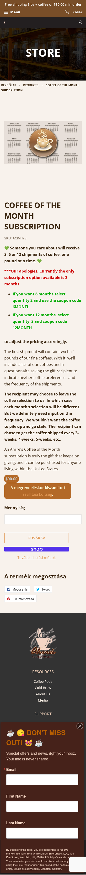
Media (43, 700)
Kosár (76, 12)
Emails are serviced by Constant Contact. (38, 868)
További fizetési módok (36, 557)
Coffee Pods (43, 681)
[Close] (80, 726)
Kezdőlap (8, 85)
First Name (16, 796)
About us (43, 694)
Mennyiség (14, 507)
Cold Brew (43, 687)
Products (30, 85)
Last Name (16, 823)
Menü (14, 12)
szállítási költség (37, 494)
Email (11, 769)
